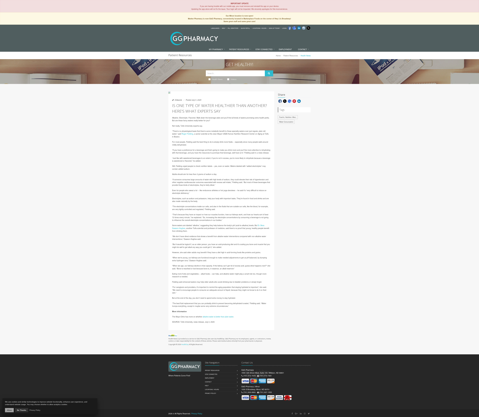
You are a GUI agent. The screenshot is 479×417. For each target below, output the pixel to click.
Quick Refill (245, 28)
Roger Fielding (187, 134)
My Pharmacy (216, 49)
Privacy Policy (210, 393)
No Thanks (21, 410)
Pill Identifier (233, 28)
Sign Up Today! (274, 28)
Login (284, 28)
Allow (9, 410)
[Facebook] (289, 28)
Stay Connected (264, 49)
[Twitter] (308, 28)
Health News (217, 79)
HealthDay (185, 344)
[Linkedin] (299, 28)
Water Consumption (286, 122)
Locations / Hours (259, 28)
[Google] (294, 28)
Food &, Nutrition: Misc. (287, 117)
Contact (302, 49)
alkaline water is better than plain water (218, 316)
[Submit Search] (269, 73)
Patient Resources (239, 49)
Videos (234, 79)
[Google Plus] (296, 413)
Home (278, 55)
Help (223, 28)
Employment (285, 49)
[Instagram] (303, 28)
